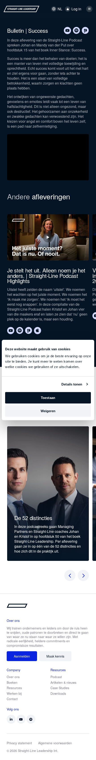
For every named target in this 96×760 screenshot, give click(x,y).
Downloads (58, 693)
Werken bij (14, 693)
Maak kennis (55, 656)
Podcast (56, 677)
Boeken (12, 682)
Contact (12, 699)
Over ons (13, 677)
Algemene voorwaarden (55, 743)
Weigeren (48, 411)
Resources (14, 688)
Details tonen (71, 384)
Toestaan (48, 398)
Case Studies (59, 688)
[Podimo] (85, 30)
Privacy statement (19, 743)
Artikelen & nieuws (63, 682)
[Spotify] (76, 30)
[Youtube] (67, 30)
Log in (76, 9)
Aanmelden (22, 656)
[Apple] (37, 330)
